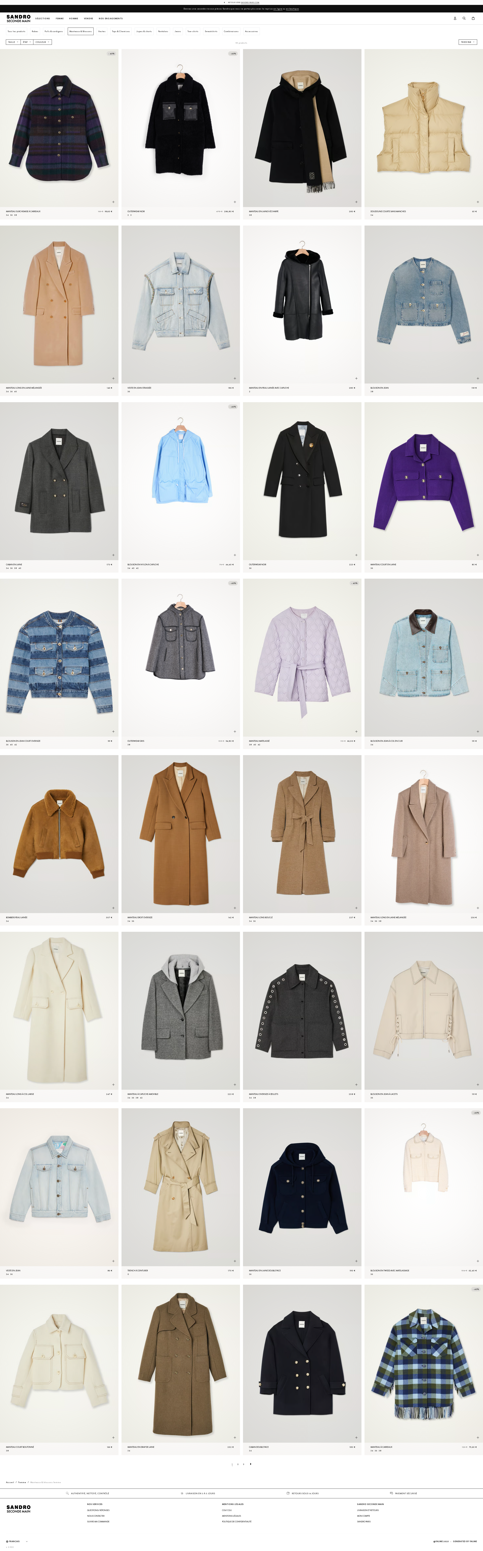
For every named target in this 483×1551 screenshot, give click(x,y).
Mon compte (363, 1516)
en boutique (292, 9)
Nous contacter (96, 1516)
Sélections (42, 18)
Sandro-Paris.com (250, 2)
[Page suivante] (251, 1464)
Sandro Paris (364, 1521)
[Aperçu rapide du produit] (113, 202)
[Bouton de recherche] (464, 18)
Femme (60, 18)
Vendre (88, 18)
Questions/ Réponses (98, 1510)
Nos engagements (111, 18)
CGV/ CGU (227, 1510)
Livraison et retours (368, 1510)
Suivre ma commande (98, 1521)
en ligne (277, 9)
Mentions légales (231, 1516)
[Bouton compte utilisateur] (455, 18)
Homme (73, 18)
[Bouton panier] (473, 18)
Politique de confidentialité (236, 1521)
